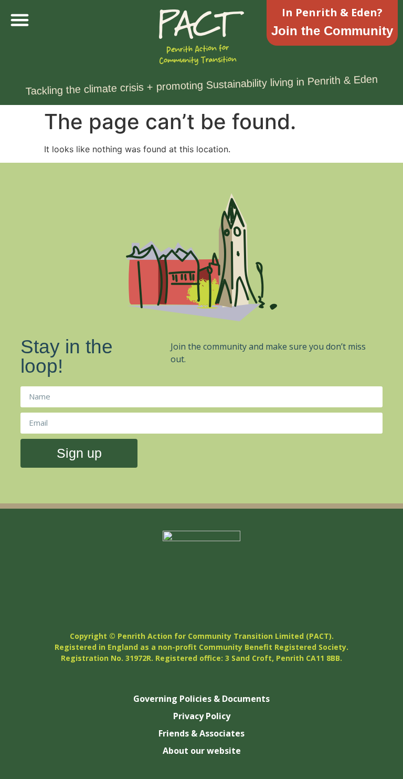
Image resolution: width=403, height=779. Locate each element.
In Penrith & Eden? (332, 12)
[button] (20, 20)
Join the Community (332, 31)
